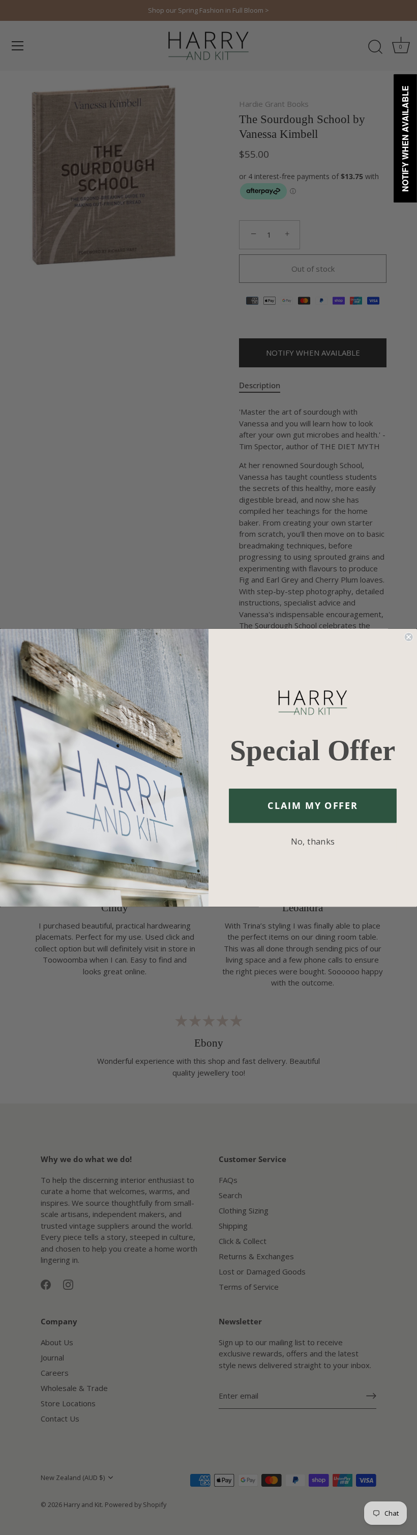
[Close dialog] (408, 636)
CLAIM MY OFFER (312, 805)
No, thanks (313, 841)
